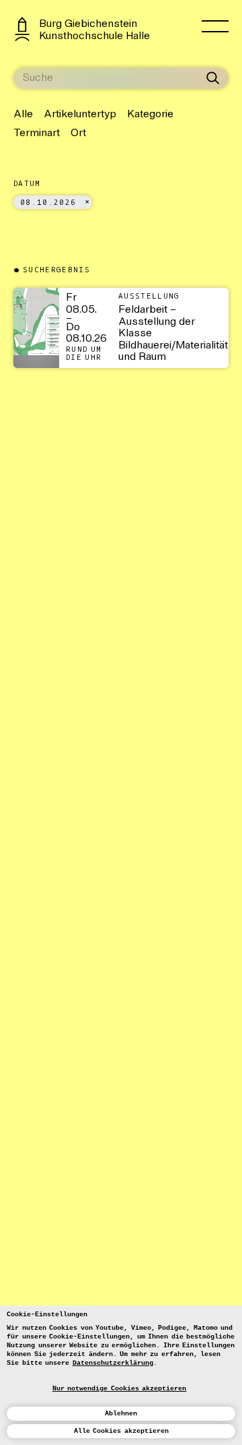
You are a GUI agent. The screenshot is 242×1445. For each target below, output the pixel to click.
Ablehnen (121, 1413)
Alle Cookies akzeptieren (121, 1431)
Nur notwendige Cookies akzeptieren (119, 1388)
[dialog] (121, 1375)
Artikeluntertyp (80, 114)
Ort (78, 133)
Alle (23, 114)
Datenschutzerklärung (113, 1363)
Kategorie (150, 114)
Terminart (36, 133)
